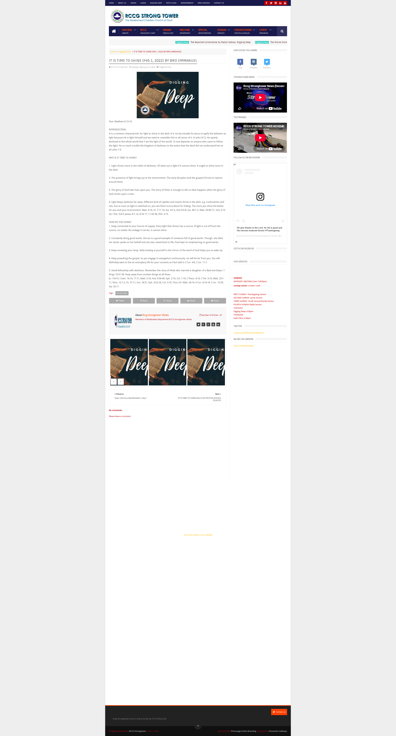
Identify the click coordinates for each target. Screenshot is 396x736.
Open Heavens (204, 3)
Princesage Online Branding (243, 731)
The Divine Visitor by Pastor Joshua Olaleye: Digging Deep (280, 42)
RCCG (147, 31)
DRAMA (168, 31)
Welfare (185, 31)
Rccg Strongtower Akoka (265, 235)
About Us (122, 3)
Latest (263, 31)
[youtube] (285, 3)
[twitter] (271, 3)
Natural (127, 31)
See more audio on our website (198, 535)
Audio (143, 3)
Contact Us (219, 3)
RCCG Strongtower (137, 731)
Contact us (280, 712)
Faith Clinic (171, 3)
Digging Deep (156, 3)
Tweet (121, 301)
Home (111, 3)
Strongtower (243, 31)
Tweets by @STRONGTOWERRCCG (249, 333)
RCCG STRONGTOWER (244, 346)
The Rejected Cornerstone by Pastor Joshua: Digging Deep (200, 42)
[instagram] (276, 3)
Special (204, 31)
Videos (133, 3)
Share (144, 301)
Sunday (221, 31)
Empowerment (187, 3)
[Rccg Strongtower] (198, 324)
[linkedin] (280, 3)
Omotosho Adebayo (278, 731)
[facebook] (266, 3)
